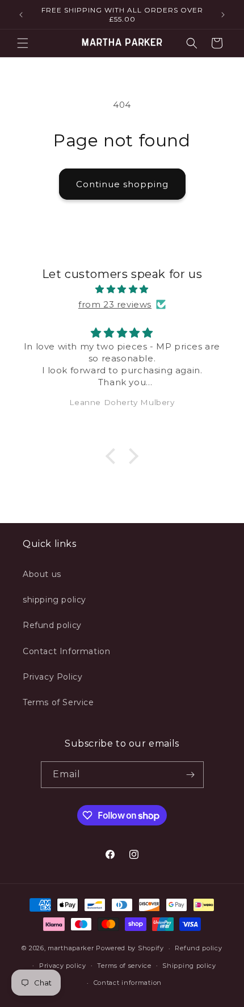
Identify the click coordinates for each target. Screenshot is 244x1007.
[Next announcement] (223, 14)
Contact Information (66, 651)
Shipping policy (189, 966)
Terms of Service (58, 702)
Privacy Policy (52, 677)
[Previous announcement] (21, 14)
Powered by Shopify (130, 948)
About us (42, 574)
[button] (22, 43)
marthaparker (71, 948)
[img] (122, 289)
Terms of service (124, 966)
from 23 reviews (115, 304)
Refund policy (52, 625)
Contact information (128, 983)
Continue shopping (122, 184)
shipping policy (54, 600)
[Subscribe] (190, 774)
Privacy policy (62, 966)
